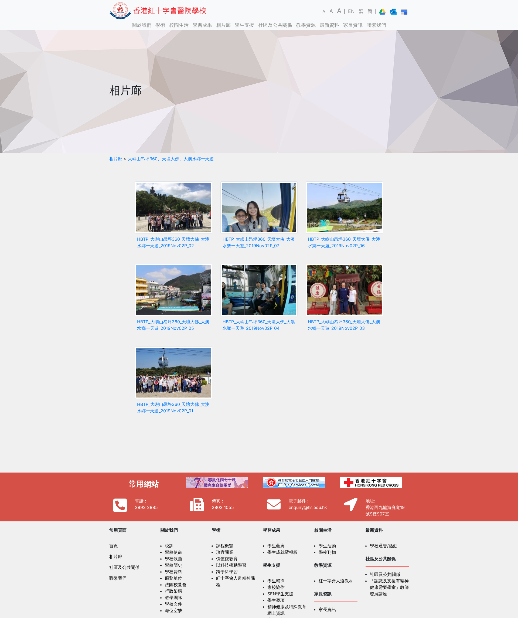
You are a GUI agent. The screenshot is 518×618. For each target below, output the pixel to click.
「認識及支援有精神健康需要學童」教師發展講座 (389, 587)
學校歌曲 (173, 558)
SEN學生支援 (280, 593)
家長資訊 (353, 25)
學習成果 (202, 25)
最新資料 (329, 25)
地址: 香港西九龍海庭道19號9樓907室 (385, 507)
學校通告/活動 (383, 545)
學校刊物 (327, 552)
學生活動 (327, 545)
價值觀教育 (227, 558)
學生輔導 (276, 580)
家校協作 (276, 587)
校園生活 (179, 25)
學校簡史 (173, 565)
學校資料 (173, 571)
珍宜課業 (224, 552)
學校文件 (173, 604)
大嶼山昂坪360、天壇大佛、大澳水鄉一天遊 (171, 158)
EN (351, 11)
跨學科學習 (227, 571)
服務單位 (173, 578)
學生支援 (244, 25)
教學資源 (306, 25)
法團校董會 (175, 584)
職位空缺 (173, 610)
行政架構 (173, 591)
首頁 (113, 545)
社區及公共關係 (275, 25)
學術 (160, 25)
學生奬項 (276, 600)
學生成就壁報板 (282, 552)
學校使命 (173, 552)
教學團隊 (173, 597)
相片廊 (223, 25)
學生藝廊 (276, 545)
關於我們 (141, 25)
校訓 (169, 545)
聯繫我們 (376, 25)
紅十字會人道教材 (336, 580)
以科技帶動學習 (231, 565)
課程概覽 (224, 545)
